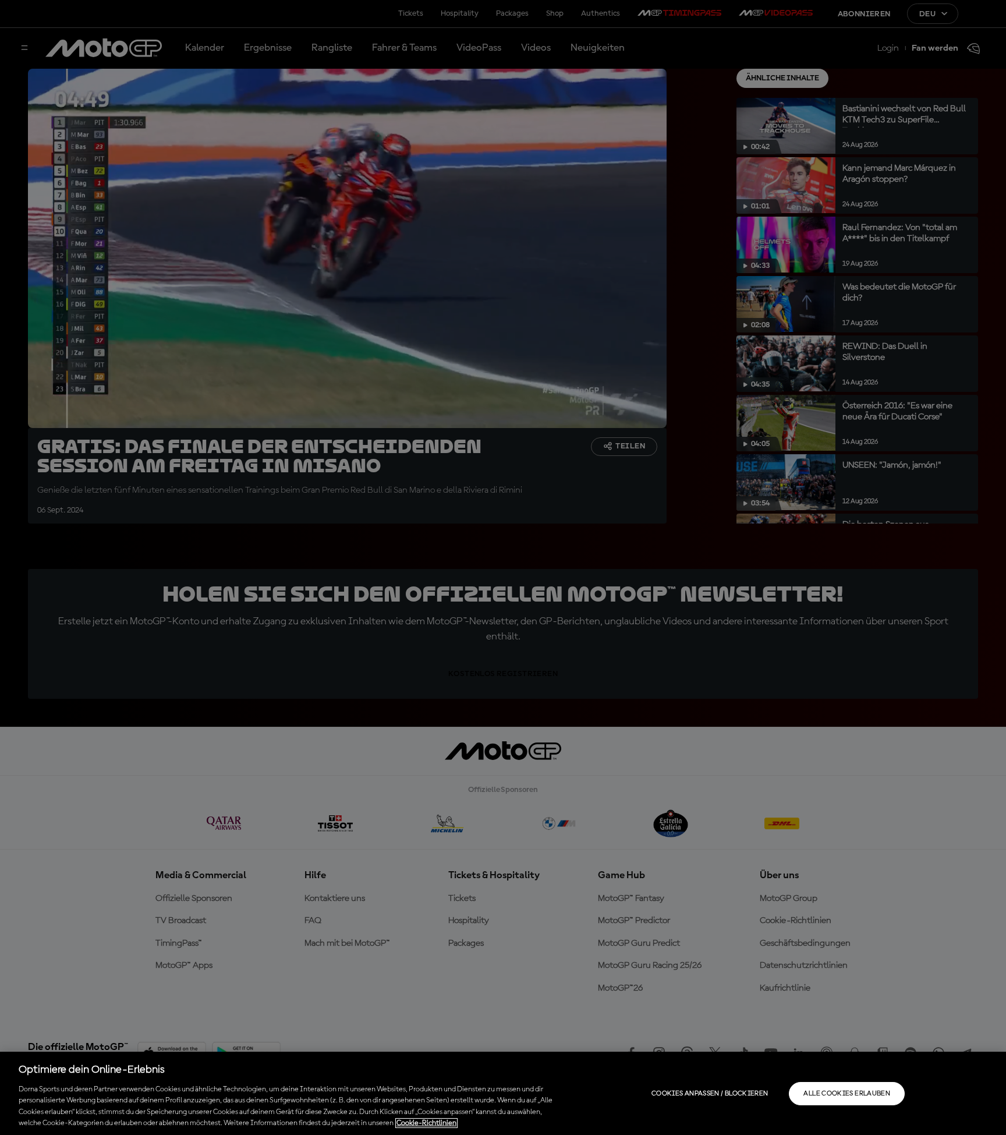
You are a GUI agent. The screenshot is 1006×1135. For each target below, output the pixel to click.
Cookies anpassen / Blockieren (709, 1093)
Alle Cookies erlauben (846, 1093)
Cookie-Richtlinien (426, 1123)
